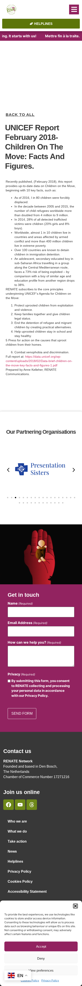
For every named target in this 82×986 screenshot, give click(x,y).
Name (20, 603)
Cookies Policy (20, 881)
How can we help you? (34, 642)
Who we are (17, 821)
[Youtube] (20, 804)
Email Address (27, 622)
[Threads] (31, 804)
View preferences (41, 970)
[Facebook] (8, 804)
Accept (41, 946)
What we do (17, 831)
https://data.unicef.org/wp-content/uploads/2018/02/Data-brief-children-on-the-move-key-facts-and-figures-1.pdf (39, 361)
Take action (17, 841)
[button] (75, 906)
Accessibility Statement (27, 891)
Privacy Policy (50, 980)
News (12, 851)
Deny (41, 958)
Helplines (15, 861)
